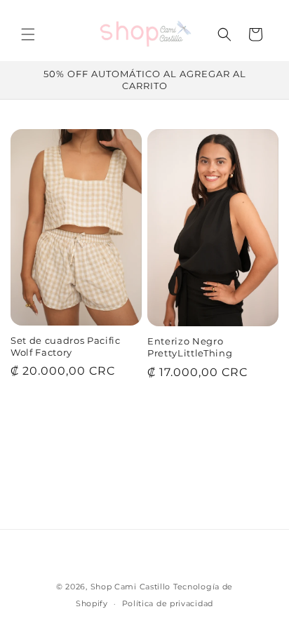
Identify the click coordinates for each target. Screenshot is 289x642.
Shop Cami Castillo (130, 586)
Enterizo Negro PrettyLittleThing (189, 347)
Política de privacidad (167, 603)
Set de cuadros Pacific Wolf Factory (66, 346)
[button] (28, 34)
